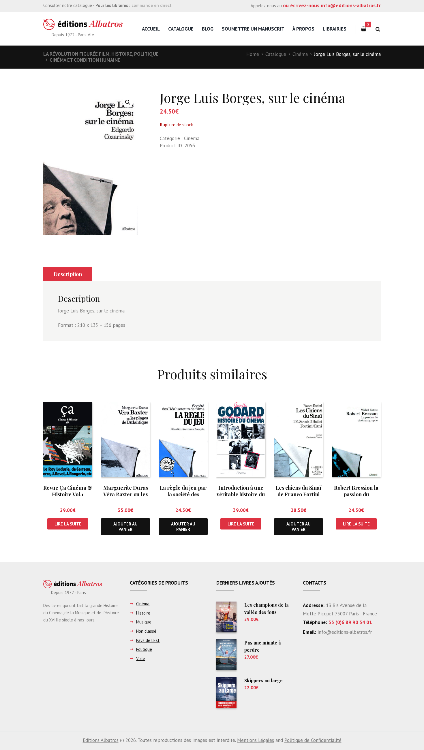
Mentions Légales (255, 740)
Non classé (146, 631)
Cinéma (300, 54)
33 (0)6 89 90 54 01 (350, 622)
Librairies (334, 29)
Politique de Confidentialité (313, 740)
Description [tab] (68, 274)
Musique (143, 622)
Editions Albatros (101, 740)
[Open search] (377, 29)
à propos (303, 29)
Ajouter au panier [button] (125, 526)
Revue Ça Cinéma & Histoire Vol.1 (67, 491)
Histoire (143, 613)
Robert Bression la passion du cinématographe (356, 494)
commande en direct (152, 5)
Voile (140, 658)
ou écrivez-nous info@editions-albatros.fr (332, 5)
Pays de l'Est (148, 640)
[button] (128, 102)
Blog (207, 29)
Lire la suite (68, 524)
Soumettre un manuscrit (253, 29)
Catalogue (181, 29)
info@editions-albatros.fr (344, 632)
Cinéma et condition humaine (85, 60)
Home (252, 54)
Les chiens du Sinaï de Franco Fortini (298, 491)
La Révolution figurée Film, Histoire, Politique (101, 54)
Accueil (151, 29)
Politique (144, 649)
